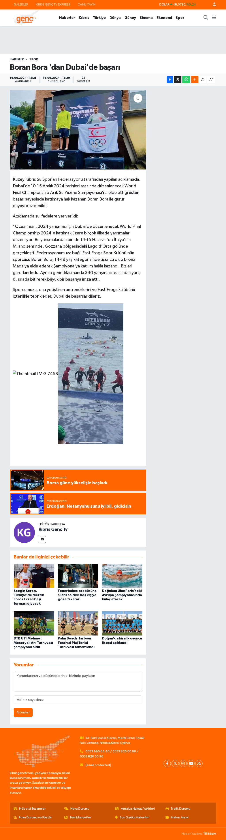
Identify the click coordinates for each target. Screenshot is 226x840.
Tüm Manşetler (80, 817)
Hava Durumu (79, 808)
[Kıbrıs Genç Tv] (24, 532)
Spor (180, 18)
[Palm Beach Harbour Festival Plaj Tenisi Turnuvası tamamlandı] (78, 623)
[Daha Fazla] (194, 79)
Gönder (23, 712)
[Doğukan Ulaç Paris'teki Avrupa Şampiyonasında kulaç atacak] (122, 576)
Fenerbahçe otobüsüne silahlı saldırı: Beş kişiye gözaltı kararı (77, 595)
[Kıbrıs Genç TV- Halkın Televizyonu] (26, 17)
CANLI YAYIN (87, 4)
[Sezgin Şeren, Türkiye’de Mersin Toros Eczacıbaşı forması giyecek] (34, 576)
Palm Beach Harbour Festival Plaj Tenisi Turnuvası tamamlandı (76, 642)
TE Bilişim (209, 833)
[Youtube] (191, 763)
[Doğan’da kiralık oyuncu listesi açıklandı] (122, 623)
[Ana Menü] (214, 18)
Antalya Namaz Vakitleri (138, 808)
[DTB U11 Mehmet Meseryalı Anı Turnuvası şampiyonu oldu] (34, 623)
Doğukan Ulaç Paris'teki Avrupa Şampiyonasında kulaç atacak (122, 595)
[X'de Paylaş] (177, 79)
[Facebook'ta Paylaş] (170, 79)
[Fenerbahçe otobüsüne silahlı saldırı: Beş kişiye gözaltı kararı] (78, 576)
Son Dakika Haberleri (134, 817)
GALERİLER (21, 4)
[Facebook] (167, 763)
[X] (175, 763)
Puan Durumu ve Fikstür (35, 817)
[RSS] (199, 763)
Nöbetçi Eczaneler (32, 808)
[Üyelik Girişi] (212, 4)
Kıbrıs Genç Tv (53, 529)
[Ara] (206, 18)
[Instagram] (183, 763)
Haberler (67, 18)
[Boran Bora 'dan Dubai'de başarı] (78, 130)
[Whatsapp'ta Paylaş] (186, 79)
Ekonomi (164, 18)
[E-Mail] (42, 539)
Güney (130, 18)
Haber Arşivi (179, 817)
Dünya (115, 18)
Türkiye (99, 18)
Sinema (146, 18)
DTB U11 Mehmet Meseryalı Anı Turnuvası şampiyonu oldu (33, 642)
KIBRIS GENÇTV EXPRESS (53, 4)
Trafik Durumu (180, 808)
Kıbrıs (84, 18)
